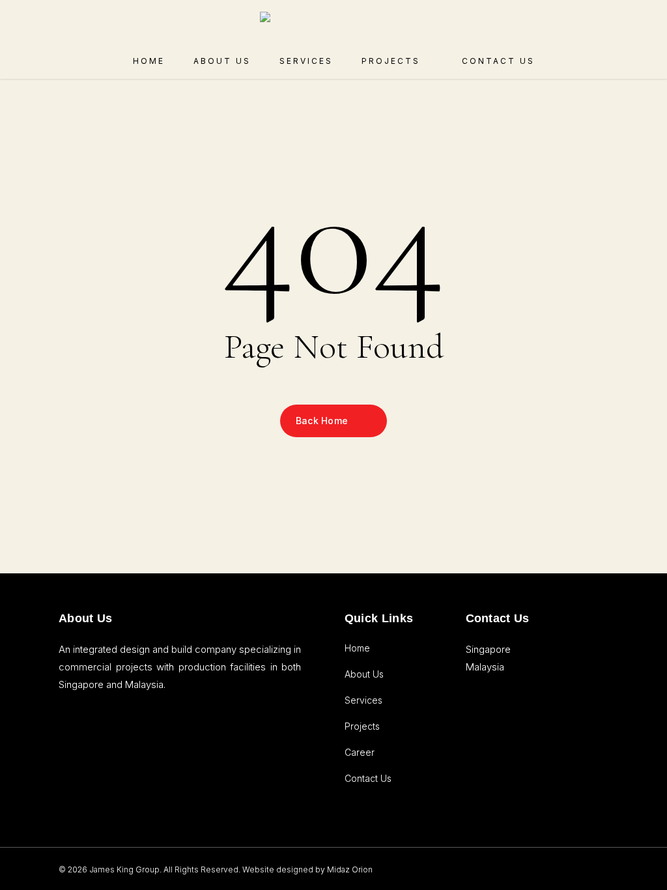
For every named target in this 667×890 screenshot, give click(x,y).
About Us (364, 674)
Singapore (488, 649)
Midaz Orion (350, 869)
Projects (362, 726)
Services (363, 700)
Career (360, 752)
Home (357, 647)
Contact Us (368, 778)
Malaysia (485, 667)
